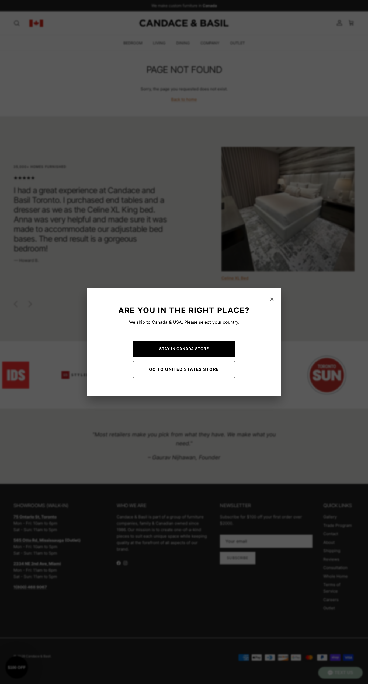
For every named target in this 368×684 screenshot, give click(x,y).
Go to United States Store (184, 369)
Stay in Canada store (184, 348)
